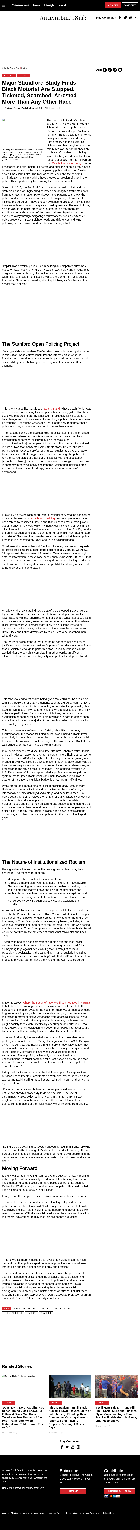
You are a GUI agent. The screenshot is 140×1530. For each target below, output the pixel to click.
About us (14, 1513)
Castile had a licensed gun (68, 163)
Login (4, 1513)
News (36, 5)
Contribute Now (119, 1491)
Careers (26, 1513)
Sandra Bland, (52, 408)
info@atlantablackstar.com (29, 1488)
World (62, 5)
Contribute (130, 5)
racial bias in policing (42, 518)
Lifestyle (49, 5)
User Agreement (92, 1513)
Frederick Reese (12, 108)
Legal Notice (39, 1513)
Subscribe (113, 5)
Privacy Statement (73, 1513)
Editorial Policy (109, 1513)
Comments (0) (55, 108)
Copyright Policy (55, 1513)
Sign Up (73, 1491)
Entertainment (20, 5)
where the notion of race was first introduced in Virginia (56, 1002)
